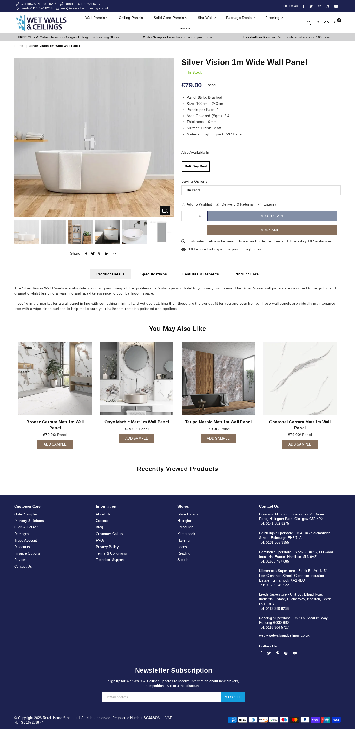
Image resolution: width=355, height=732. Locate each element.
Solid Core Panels (169, 18)
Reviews (21, 560)
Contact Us (23, 567)
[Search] (309, 23)
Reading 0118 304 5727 (82, 4)
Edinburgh (185, 527)
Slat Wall (206, 18)
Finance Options (27, 553)
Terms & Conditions (111, 553)
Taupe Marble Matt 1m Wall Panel (218, 422)
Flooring (273, 18)
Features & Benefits (200, 274)
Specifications (153, 274)
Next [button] (169, 137)
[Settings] (317, 23)
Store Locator (188, 514)
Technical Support (110, 560)
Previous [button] (18, 137)
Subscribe (233, 697)
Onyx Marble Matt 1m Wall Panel (136, 422)
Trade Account (25, 540)
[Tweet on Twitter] (93, 253)
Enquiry (269, 204)
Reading (184, 553)
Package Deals (239, 18)
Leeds (182, 547)
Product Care (247, 274)
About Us (103, 514)
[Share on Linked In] (107, 253)
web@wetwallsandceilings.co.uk (84, 8)
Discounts (22, 547)
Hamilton (184, 540)
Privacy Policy (107, 547)
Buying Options (194, 181)
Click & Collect (26, 527)
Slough (183, 560)
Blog (99, 527)
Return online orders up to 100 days (286, 37)
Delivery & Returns (237, 204)
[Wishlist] (326, 23)
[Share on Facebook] (86, 253)
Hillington (185, 521)
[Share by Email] (114, 253)
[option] (68, 37)
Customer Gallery (109, 534)
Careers (102, 521)
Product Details (110, 274)
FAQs (100, 540)
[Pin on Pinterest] (100, 253)
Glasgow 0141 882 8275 (38, 4)
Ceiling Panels (131, 18)
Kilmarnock (186, 534)
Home (18, 46)
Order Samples (26, 514)
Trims (183, 28)
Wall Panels (95, 18)
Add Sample (272, 230)
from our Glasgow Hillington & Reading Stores (68, 37)
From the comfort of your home (177, 37)
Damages (21, 534)
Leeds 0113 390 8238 (36, 8)
